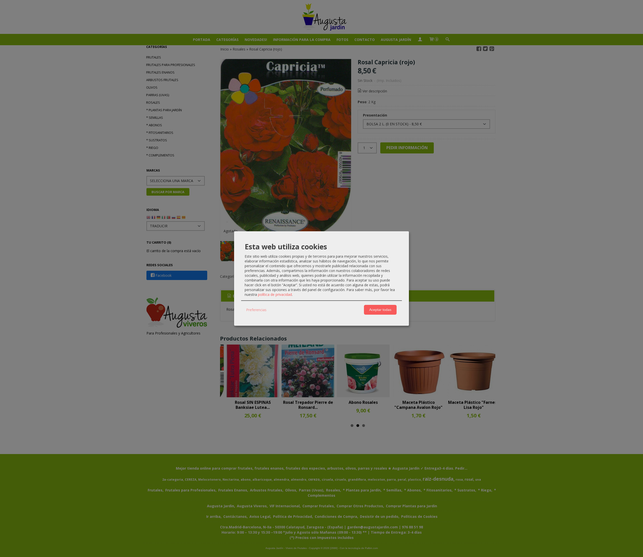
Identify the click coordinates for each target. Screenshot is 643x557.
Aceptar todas (380, 310)
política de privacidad (275, 294)
